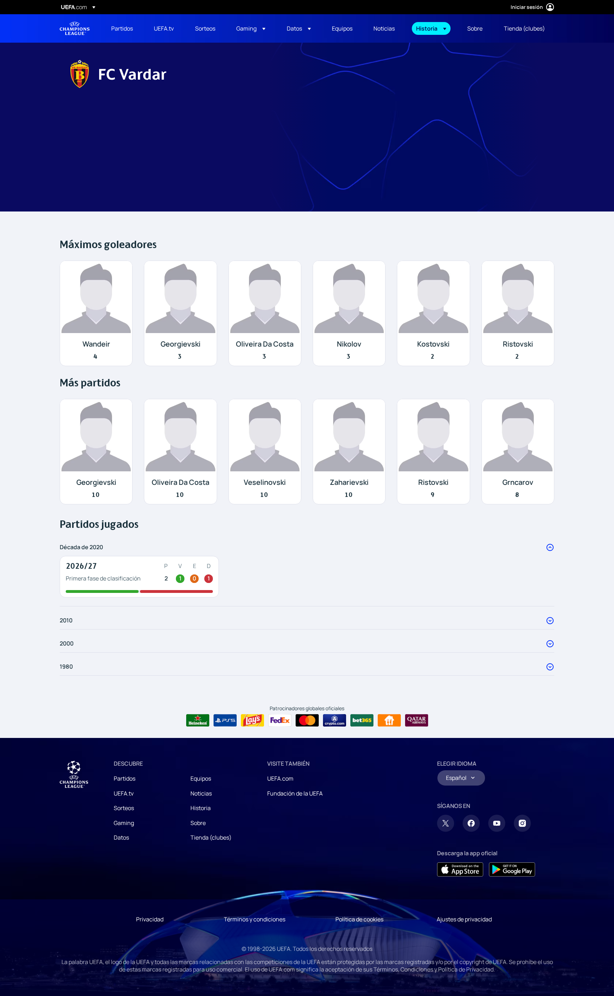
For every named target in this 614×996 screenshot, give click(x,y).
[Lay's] (252, 720)
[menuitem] (124, 28)
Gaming (124, 823)
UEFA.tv (124, 793)
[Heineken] (197, 720)
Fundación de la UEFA (295, 793)
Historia (200, 808)
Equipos (200, 778)
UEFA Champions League (75, 28)
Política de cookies (359, 919)
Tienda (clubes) (211, 837)
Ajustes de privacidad (464, 919)
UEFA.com (280, 778)
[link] (122, 28)
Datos (121, 837)
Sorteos (124, 808)
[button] (251, 28)
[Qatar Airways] (416, 720)
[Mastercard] (307, 720)
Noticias (201, 793)
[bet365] (361, 720)
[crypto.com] (334, 720)
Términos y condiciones (254, 919)
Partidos (124, 778)
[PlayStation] (225, 720)
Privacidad (149, 919)
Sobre (198, 823)
